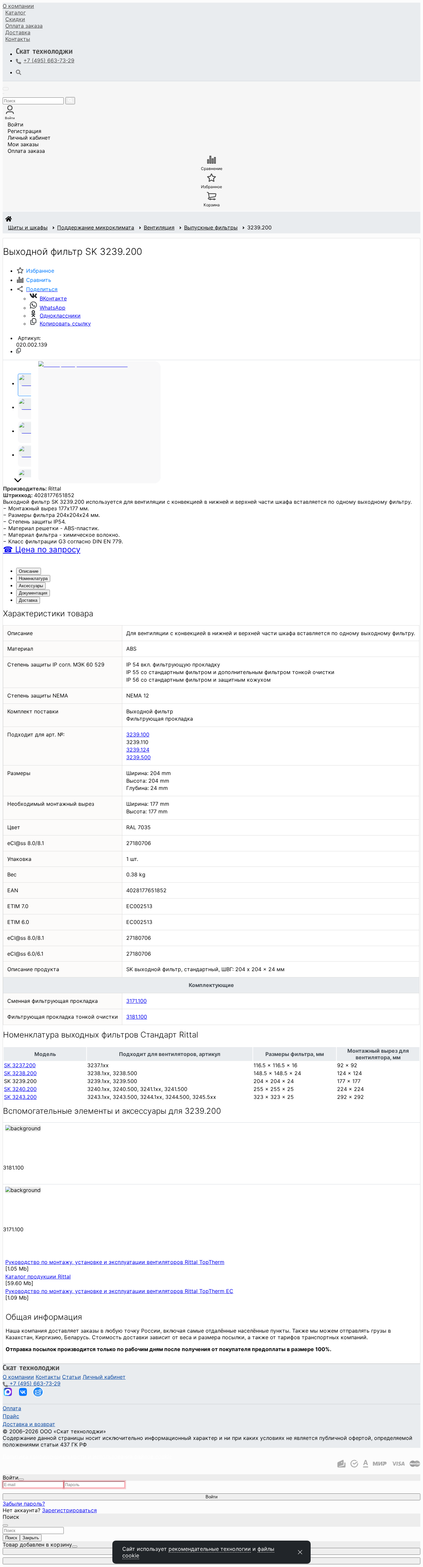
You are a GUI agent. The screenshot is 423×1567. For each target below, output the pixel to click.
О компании (18, 6)
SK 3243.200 (20, 1097)
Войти (15, 124)
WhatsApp (52, 307)
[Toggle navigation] (6, 88)
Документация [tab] (33, 593)
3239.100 (137, 734)
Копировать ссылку (65, 323)
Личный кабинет (29, 137)
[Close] (21, 1480)
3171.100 (136, 1001)
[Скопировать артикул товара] (18, 350)
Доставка (17, 32)
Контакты (17, 39)
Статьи (71, 1377)
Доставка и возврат (29, 1424)
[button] (37, 289)
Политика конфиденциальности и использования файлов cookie (87, 1456)
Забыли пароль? (24, 1503)
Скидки (15, 19)
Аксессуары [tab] (31, 585)
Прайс (11, 1416)
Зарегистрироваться (69, 1510)
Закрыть (30, 1537)
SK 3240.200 (20, 1089)
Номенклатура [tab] (33, 578)
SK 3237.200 (20, 1065)
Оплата (24, 25)
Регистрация (24, 131)
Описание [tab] (28, 571)
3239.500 (138, 757)
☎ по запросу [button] (41, 549)
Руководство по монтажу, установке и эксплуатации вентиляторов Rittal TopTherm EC (119, 1291)
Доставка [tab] (28, 600)
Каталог (15, 12)
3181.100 (136, 1016)
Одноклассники (60, 315)
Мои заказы (23, 144)
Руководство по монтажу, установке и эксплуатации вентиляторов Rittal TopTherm (114, 1262)
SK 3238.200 (20, 1073)
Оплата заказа (26, 151)
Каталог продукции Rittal (38, 1276)
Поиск (11, 1537)
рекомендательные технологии (210, 1549)
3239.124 (137, 749)
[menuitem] (18, 6)
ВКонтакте (53, 298)
